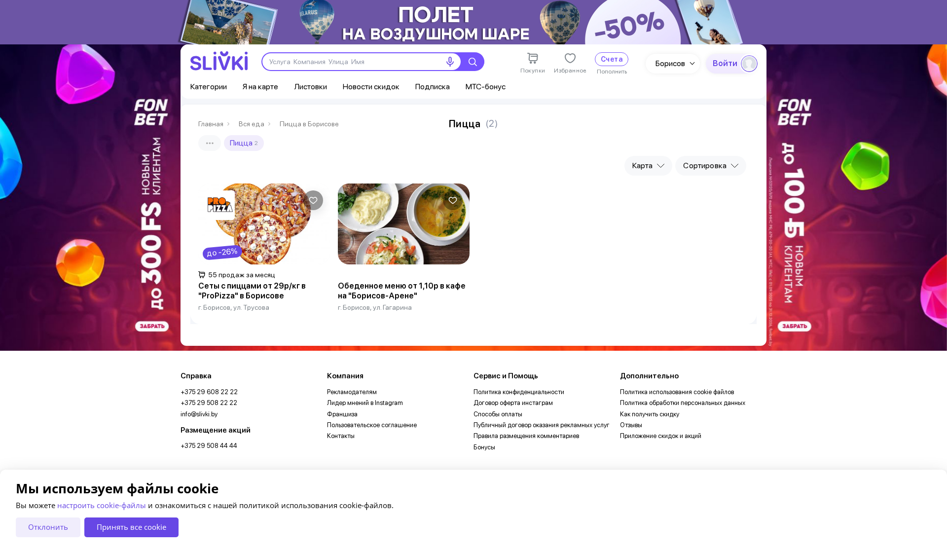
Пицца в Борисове (309, 124)
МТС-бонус (486, 86)
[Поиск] (472, 62)
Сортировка (705, 165)
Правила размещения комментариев (526, 436)
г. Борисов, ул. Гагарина (375, 307)
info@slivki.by (199, 414)
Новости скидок (371, 86)
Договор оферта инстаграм (513, 402)
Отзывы (631, 425)
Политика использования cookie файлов (677, 392)
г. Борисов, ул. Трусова (233, 307)
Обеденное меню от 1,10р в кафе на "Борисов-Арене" (402, 290)
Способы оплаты (498, 414)
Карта (642, 165)
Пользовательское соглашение (372, 425)
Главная (210, 124)
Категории (208, 86)
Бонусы (484, 447)
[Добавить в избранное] (313, 200)
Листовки (310, 86)
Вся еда (251, 124)
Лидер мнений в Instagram (365, 402)
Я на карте (260, 86)
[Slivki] (219, 61)
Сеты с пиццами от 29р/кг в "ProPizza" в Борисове (252, 290)
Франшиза (342, 414)
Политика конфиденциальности (519, 392)
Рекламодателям (352, 392)
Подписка (432, 86)
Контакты (341, 436)
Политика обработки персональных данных (682, 402)
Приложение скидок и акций (660, 436)
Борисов (670, 63)
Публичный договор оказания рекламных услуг (542, 425)
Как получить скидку (649, 414)
